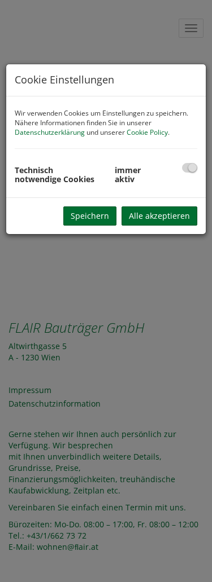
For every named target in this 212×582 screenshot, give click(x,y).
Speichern (90, 215)
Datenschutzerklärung (50, 132)
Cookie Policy (147, 132)
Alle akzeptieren (159, 215)
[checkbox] (189, 168)
